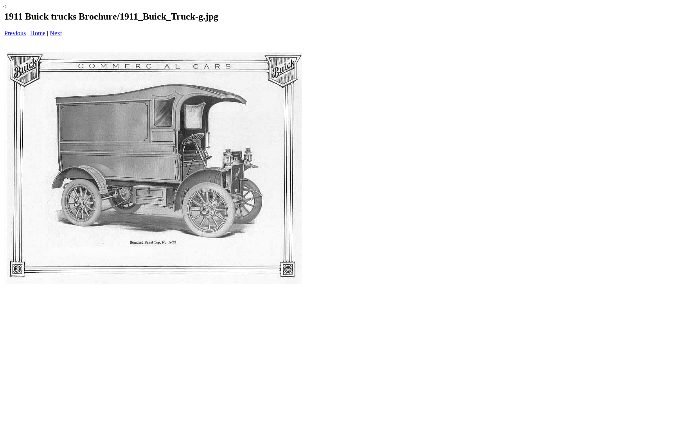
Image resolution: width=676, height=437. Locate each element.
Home (37, 33)
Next (56, 33)
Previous (15, 33)
